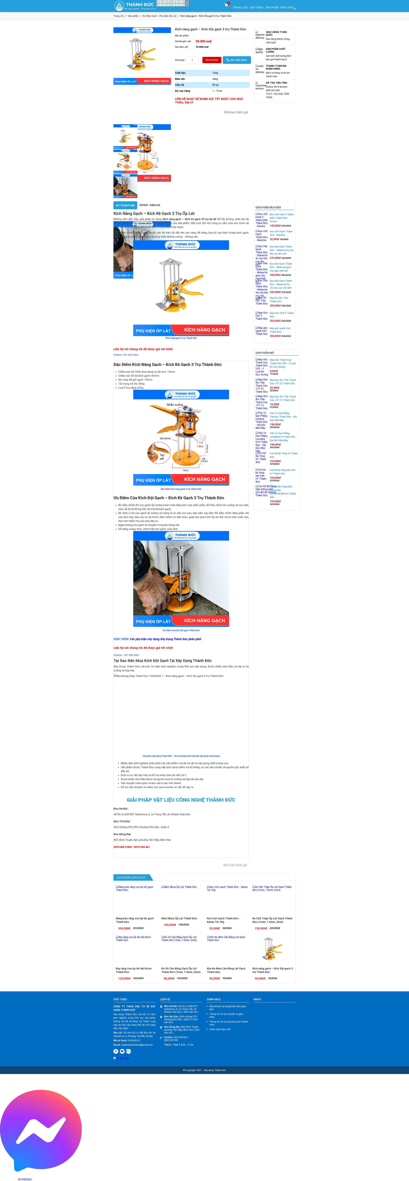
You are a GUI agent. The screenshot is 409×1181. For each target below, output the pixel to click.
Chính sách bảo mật (220, 1029)
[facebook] (115, 1051)
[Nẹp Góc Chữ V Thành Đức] (261, 318)
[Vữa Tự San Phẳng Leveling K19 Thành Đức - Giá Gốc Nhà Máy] (261, 451)
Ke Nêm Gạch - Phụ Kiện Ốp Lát (159, 16)
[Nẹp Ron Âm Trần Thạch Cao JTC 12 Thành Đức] (261, 408)
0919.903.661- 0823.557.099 (176, 1039)
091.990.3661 (238, 59)
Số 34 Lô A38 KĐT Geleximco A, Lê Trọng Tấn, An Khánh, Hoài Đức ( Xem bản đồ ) (181, 1009)
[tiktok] (128, 1051)
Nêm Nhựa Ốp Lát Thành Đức (179, 918)
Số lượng (179, 60)
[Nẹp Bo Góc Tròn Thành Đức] (261, 303)
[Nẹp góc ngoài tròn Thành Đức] (261, 333)
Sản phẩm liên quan (131, 877)
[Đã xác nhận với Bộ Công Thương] (121, 1058)
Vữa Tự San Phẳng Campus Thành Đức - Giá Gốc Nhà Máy (283, 417)
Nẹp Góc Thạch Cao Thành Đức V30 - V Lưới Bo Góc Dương (283, 363)
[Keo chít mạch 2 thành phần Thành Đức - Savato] (261, 226)
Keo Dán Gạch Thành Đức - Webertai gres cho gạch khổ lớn (281, 267)
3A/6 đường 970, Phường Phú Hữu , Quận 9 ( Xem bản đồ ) (181, 1019)
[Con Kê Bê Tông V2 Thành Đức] (261, 462)
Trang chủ (240, 7)
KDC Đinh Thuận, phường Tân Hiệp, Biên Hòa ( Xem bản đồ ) (182, 1029)
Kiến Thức (287, 7)
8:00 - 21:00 (178, 1044)
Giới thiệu (257, 7)
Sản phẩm (272, 7)
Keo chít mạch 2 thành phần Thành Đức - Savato (282, 218)
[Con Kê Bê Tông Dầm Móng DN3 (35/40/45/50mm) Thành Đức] (265, 495)
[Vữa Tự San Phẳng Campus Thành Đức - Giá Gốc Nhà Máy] (261, 427)
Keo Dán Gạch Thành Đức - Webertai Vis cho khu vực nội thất (281, 284)
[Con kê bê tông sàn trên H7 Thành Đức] (261, 481)
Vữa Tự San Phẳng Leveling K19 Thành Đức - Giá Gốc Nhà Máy (283, 437)
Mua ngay (212, 60)
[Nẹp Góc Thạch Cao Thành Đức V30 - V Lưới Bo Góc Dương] (261, 374)
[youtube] (122, 1051)
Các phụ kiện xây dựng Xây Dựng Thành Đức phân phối (165, 639)
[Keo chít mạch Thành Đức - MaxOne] (261, 240)
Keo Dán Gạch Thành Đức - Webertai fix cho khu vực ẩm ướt (282, 250)
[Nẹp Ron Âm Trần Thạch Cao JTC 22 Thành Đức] (261, 391)
